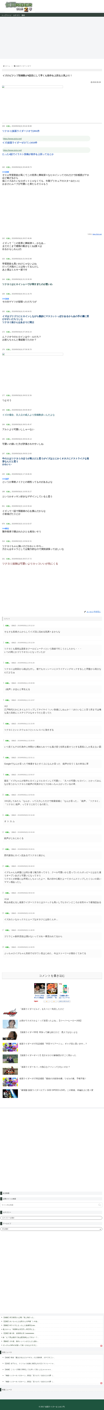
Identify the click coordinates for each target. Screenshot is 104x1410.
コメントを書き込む (52, 975)
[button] (99, 1204)
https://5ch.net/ (97, 234)
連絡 (23, 14)
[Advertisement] (52, 38)
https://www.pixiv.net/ (12, 139)
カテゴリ (16, 14)
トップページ (6, 14)
